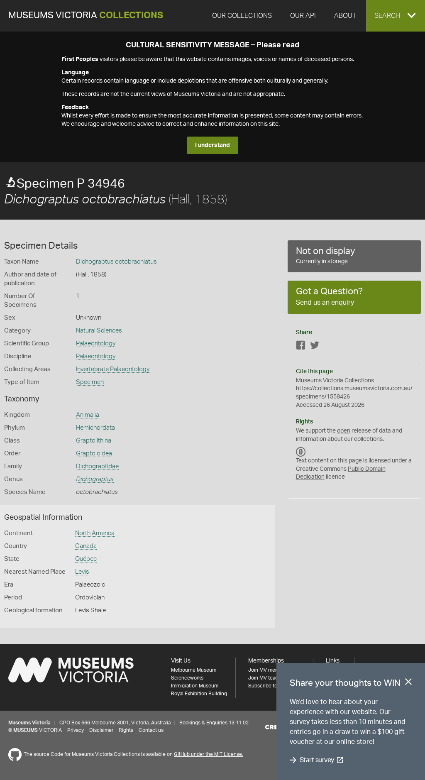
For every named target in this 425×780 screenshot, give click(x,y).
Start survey (317, 760)
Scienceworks (187, 677)
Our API (303, 15)
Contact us (151, 730)
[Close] (408, 683)
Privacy (75, 730)
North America (95, 533)
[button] (395, 16)
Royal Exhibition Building (199, 693)
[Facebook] (301, 346)
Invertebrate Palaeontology (112, 369)
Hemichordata (95, 428)
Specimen (90, 382)
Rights (126, 730)
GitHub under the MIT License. (208, 754)
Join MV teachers (268, 677)
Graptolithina (93, 441)
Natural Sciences (99, 331)
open (343, 431)
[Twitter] (315, 346)
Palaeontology (95, 343)
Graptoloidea (94, 453)
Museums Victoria (85, 15)
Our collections (242, 15)
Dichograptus (95, 479)
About (345, 15)
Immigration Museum (194, 685)
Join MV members (268, 670)
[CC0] (301, 451)
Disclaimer (101, 730)
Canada (86, 546)
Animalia (87, 415)
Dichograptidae (97, 466)
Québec (86, 559)
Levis (82, 572)
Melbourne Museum (193, 670)
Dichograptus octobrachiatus (116, 262)
